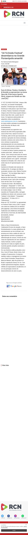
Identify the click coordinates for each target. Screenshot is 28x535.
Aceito (14, 530)
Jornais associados (22, 1)
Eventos (4, 49)
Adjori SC (14, 1)
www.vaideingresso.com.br (9, 121)
